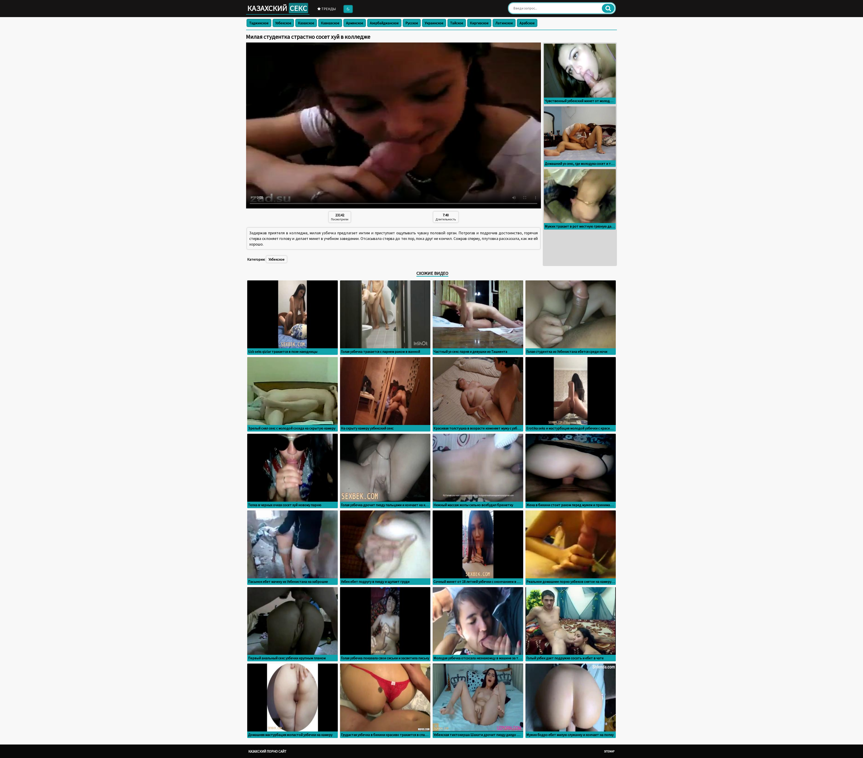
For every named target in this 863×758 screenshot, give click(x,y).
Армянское (354, 23)
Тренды (328, 9)
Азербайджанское (384, 23)
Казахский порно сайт (267, 751)
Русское (411, 23)
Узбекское (283, 23)
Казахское (306, 23)
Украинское (434, 23)
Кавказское (330, 23)
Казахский (277, 8)
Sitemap (609, 751)
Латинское (504, 23)
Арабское (527, 23)
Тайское (456, 23)
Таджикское (259, 23)
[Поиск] (608, 8)
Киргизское (479, 23)
